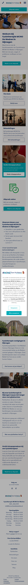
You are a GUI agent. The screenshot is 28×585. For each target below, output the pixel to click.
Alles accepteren (14, 313)
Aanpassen (14, 308)
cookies (21, 284)
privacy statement (20, 301)
